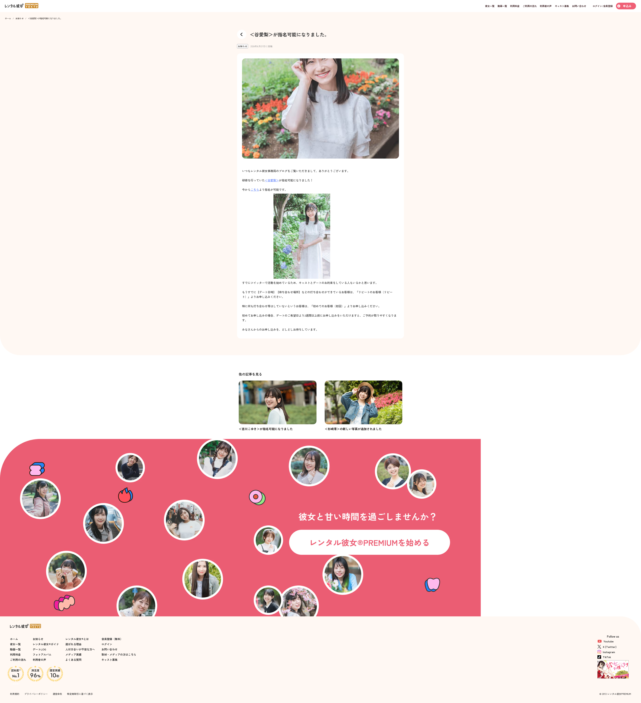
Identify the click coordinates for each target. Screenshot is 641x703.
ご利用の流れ (18, 660)
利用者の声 (39, 660)
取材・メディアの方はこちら (118, 654)
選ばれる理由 (73, 644)
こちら (255, 189)
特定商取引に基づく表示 (80, 693)
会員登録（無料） (112, 639)
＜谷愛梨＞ (272, 180)
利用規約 (14, 693)
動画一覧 (15, 649)
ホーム (8, 18)
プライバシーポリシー (36, 693)
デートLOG (39, 649)
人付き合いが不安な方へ (80, 649)
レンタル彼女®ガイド (46, 644)
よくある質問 (73, 660)
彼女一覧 (15, 644)
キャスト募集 (109, 660)
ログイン (106, 644)
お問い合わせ (109, 649)
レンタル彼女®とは (77, 639)
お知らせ (20, 18)
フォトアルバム (42, 654)
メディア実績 (73, 654)
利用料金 (15, 654)
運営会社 (57, 693)
